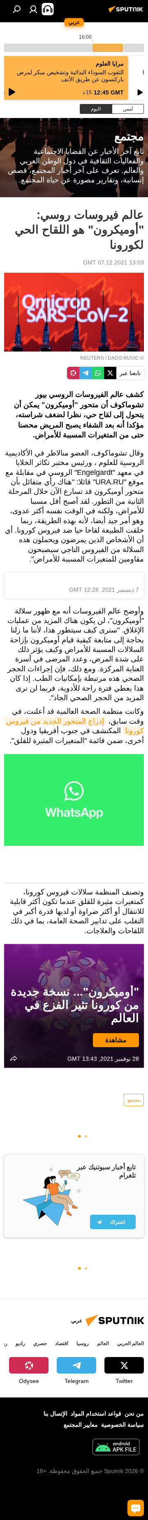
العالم (103, 1343)
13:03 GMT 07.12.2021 (113, 262)
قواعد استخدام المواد (96, 1413)
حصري (40, 1343)
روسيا (82, 1343)
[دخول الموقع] (33, 9)
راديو (20, 1343)
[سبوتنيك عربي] (127, 12)
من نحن (134, 1413)
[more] (13, 1058)
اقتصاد (61, 1343)
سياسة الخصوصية (122, 1424)
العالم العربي (130, 1343)
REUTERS (92, 358)
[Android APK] (116, 1448)
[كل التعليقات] (135, 1508)
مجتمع (133, 1100)
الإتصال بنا (55, 1413)
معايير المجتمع (81, 1424)
